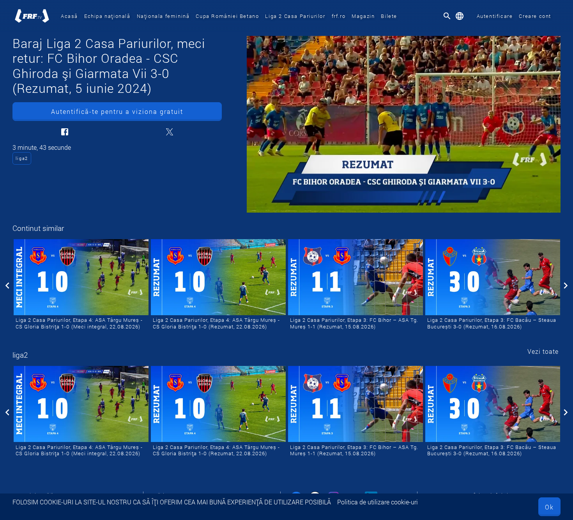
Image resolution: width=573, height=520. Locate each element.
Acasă (69, 16)
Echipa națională (107, 16)
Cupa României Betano (227, 16)
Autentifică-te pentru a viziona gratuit (117, 111)
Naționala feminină (163, 16)
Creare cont (535, 16)
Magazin (363, 16)
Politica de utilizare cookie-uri (377, 502)
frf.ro (339, 16)
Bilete (389, 16)
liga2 (22, 158)
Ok (549, 507)
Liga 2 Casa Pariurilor (295, 16)
